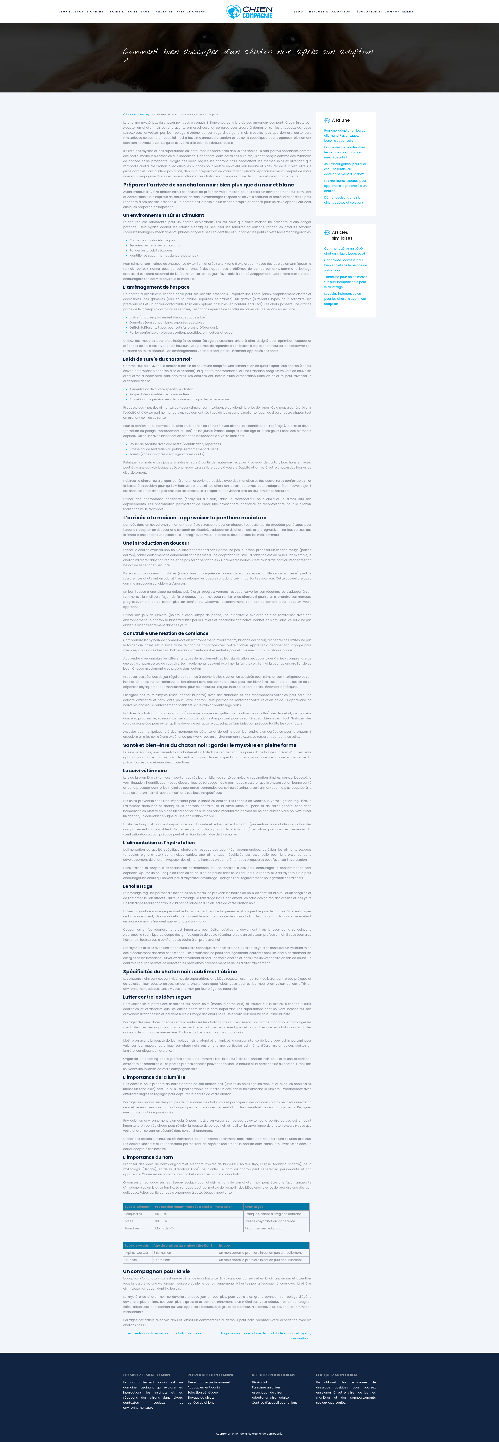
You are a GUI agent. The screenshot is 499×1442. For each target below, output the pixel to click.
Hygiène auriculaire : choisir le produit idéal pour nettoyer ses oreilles (264, 1336)
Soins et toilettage (130, 11)
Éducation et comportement (385, 11)
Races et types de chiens (180, 11)
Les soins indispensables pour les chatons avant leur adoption (345, 298)
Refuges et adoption (330, 11)
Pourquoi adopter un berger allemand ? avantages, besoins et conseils (345, 135)
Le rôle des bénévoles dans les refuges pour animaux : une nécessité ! (344, 152)
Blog (298, 11)
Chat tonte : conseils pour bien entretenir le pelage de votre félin (345, 265)
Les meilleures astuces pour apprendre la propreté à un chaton (345, 185)
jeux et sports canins (81, 11)
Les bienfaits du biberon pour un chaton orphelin (164, 1333)
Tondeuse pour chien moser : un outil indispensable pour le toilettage (345, 282)
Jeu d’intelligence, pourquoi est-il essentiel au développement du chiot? (345, 169)
